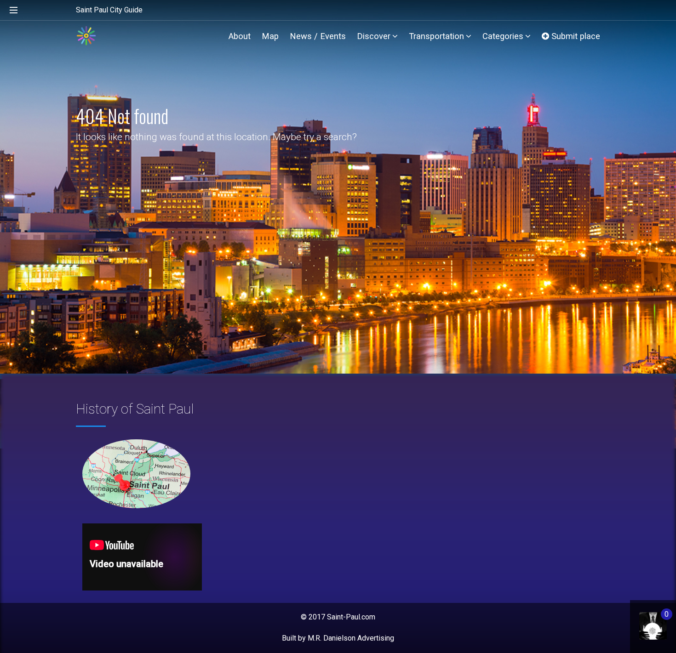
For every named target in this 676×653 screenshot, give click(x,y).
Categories (502, 36)
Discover (373, 36)
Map (270, 36)
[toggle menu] (14, 10)
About (240, 36)
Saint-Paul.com (351, 617)
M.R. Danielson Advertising (351, 638)
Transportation (436, 36)
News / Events (318, 36)
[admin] (643, 621)
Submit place (574, 36)
